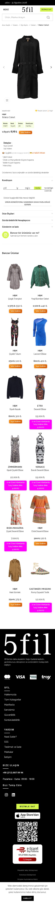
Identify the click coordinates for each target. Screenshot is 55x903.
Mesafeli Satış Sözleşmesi (27, 870)
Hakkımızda (10, 694)
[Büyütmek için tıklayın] (7, 100)
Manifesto (9, 704)
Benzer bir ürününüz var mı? (24, 233)
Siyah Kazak (15, 409)
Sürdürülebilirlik (12, 720)
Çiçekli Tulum (15, 354)
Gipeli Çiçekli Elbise (15, 470)
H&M (4, 114)
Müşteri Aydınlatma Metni (27, 879)
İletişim (8, 757)
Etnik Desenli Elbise (40, 531)
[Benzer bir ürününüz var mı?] (5, 234)
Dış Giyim (24, 25)
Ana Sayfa (6, 25)
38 (19, 126)
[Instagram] (6, 794)
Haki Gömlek (14, 592)
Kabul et (27, 898)
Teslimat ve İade (12, 747)
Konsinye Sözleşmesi (27, 875)
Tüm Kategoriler (12, 699)
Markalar (8, 752)
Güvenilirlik (9, 715)
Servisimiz (9, 709)
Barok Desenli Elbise (40, 470)
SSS (6, 741)
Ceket (33, 25)
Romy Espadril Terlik (40, 592)
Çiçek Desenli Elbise (15, 531)
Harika (28, 126)
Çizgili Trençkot (15, 299)
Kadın (15, 25)
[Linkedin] (13, 794)
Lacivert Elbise (40, 354)
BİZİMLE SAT (46, 9)
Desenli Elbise (40, 409)
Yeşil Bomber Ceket (40, 299)
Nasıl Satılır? (10, 736)
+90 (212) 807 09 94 (13, 772)
